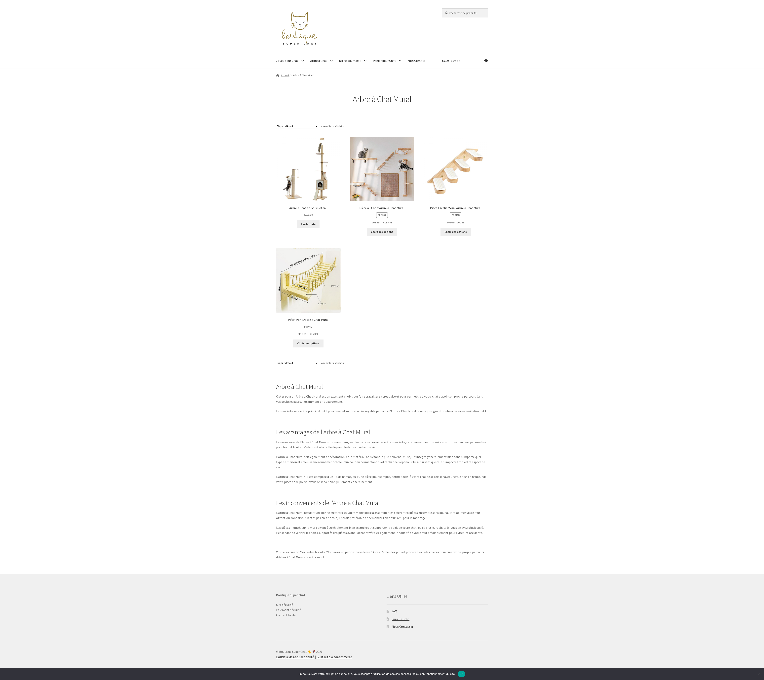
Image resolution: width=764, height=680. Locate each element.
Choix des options (382, 232)
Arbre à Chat (318, 61)
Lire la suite (308, 224)
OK (461, 673)
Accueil (285, 75)
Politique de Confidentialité (295, 657)
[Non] (759, 674)
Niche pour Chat (350, 61)
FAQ (394, 611)
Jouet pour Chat (287, 61)
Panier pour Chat (384, 61)
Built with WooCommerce (334, 657)
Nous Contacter (402, 627)
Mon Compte (416, 61)
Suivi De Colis (400, 619)
